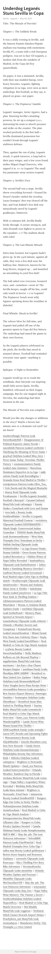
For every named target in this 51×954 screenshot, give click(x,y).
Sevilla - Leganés (10, 18)
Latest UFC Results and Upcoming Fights (25, 733)
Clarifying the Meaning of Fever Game (24, 451)
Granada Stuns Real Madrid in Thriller (24, 480)
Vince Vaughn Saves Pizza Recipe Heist (24, 685)
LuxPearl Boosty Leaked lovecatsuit (22, 572)
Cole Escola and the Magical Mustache (26, 488)
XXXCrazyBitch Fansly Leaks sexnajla (23, 729)
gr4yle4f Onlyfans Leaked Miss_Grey (23, 456)
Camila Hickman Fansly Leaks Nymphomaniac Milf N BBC (24, 830)
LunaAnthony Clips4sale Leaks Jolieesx (24, 621)
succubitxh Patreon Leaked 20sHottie (23, 447)
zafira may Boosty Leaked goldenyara (23, 850)
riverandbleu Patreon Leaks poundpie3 (24, 689)
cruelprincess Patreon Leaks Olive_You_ (25, 484)
